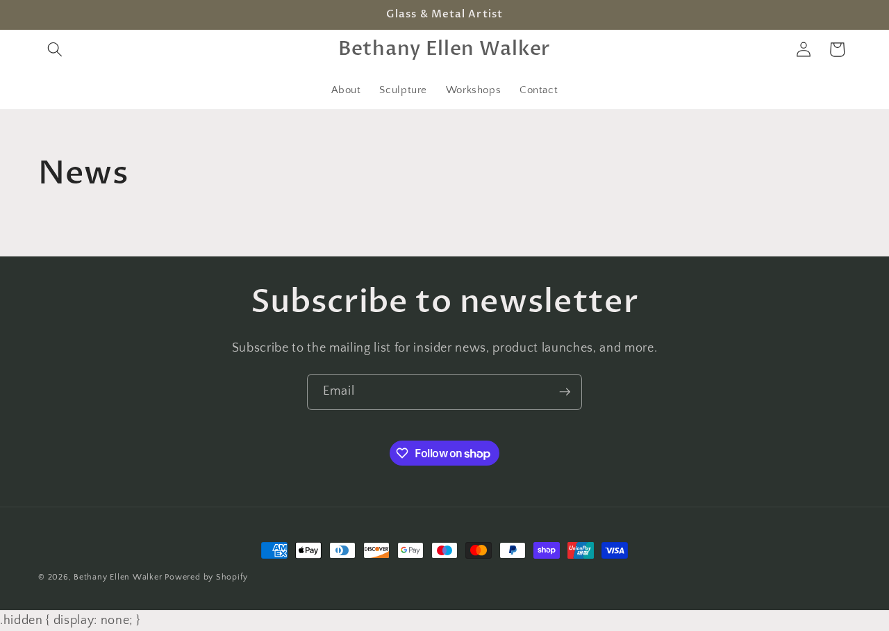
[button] (55, 49)
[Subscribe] (564, 392)
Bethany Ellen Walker (118, 577)
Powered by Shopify (206, 577)
